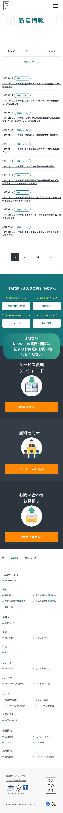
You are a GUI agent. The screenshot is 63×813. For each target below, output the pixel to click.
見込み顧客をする (46, 595)
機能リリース (22, 78)
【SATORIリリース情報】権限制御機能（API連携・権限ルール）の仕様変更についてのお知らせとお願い (30, 182)
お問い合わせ (31, 537)
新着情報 (40, 742)
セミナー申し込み (31, 469)
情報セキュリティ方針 (16, 775)
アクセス (9, 742)
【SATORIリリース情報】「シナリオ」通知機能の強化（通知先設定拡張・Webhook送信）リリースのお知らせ (31, 119)
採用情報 (9, 756)
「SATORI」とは (16, 306)
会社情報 (47, 323)
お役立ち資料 (11, 699)
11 (37, 256)
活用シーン (10, 623)
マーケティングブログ (15, 705)
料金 (7, 652)
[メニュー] (56, 6)
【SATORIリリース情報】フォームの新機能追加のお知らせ (28, 166)
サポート (16, 323)
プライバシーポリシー (16, 780)
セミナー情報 (42, 699)
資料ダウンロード (31, 407)
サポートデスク (43, 668)
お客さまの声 (42, 637)
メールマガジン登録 (45, 705)
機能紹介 (47, 306)
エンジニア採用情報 (45, 756)
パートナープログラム (15, 683)
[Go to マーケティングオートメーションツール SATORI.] (3, 558)
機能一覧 (9, 606)
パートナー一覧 (43, 683)
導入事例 (9, 637)
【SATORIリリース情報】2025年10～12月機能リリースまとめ (30, 135)
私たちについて (43, 736)
